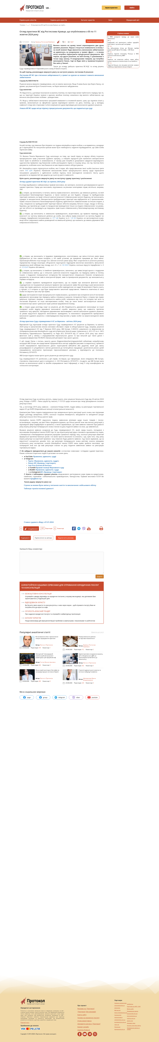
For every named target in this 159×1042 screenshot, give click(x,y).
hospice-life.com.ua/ (132, 1013)
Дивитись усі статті (97, 632)
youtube (95, 697)
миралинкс (117, 1008)
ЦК (57, 218)
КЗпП (67, 265)
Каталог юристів (88, 20)
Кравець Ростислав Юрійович (45, 42)
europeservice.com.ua (120, 1022)
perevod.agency (118, 1017)
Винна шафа (130, 1009)
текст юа (116, 1024)
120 (72, 218)
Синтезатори (117, 1015)
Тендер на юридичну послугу (88, 1018)
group (45, 697)
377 (54, 218)
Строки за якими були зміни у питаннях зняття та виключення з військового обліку (60, 485)
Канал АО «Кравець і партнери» (41, 463)
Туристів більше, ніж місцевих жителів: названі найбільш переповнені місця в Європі (123, 67)
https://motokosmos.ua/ (120, 1012)
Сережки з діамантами (120, 1003)
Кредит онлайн (83, 1027)
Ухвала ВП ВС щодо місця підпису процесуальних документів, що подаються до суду (56, 108)
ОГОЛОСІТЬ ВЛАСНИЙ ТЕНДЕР (37, 611)
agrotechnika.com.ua (119, 1020)
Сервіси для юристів (58, 20)
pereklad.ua (130, 1004)
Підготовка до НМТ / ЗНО (134, 1006)
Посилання (117, 1027)
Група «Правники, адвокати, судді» (43, 461)
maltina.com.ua (131, 1018)
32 (23, 267)
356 (26, 170)
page (29, 697)
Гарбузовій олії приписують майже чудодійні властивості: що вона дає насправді (123, 44)
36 (63, 265)
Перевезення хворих (132, 1011)
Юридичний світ (132, 20)
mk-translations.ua (132, 1016)
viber (78, 697)
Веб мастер (117, 1010)
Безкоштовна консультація (38, 593)
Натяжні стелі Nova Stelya (134, 1025)
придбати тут (36, 479)
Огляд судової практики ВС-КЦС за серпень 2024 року (42, 182)
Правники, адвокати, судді (44, 456)
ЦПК (30, 170)
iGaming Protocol (83, 1030)
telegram (61, 697)
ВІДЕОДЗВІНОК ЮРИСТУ (35, 602)
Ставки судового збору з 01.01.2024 (39, 522)
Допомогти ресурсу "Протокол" (89, 1024)
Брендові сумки (131, 1023)
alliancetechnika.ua (119, 1005)
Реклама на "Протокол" (86, 1009)
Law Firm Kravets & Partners (39, 465)
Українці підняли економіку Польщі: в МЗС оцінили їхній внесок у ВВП (123, 56)
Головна (23, 25)
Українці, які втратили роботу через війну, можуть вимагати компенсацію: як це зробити (123, 61)
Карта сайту (81, 1015)
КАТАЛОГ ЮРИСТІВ (33, 618)
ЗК (75, 218)
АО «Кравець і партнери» (51, 472)
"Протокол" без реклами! (86, 1012)
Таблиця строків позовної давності (39, 488)
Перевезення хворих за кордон (133, 1028)
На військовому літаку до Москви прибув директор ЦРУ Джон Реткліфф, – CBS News (123, 50)
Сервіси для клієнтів (28, 20)
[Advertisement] (61, 125)
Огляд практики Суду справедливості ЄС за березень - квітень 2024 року (50, 321)
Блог (110, 20)
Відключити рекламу (94, 41)
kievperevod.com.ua (119, 1029)
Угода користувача (84, 1021)
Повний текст (25, 1022)
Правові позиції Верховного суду (50, 467)
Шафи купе (130, 1020)
